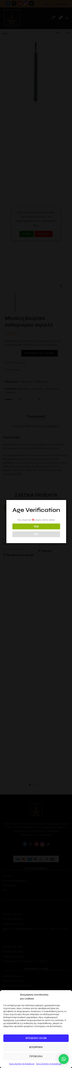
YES (36, 526)
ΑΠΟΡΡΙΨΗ (36, 1047)
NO (36, 534)
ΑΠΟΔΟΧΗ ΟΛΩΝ (36, 1038)
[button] (64, 1059)
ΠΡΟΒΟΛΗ (35, 1056)
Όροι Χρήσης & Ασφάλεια (21, 1064)
